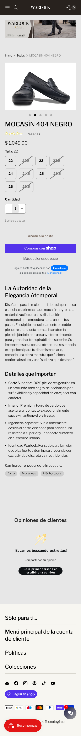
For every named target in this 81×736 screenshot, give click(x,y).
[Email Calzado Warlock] (9, 683)
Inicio (8, 55)
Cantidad (12, 199)
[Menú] (7, 8)
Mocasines (29, 473)
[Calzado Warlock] (40, 7)
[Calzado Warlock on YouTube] (55, 683)
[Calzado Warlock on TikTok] (46, 683)
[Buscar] (16, 8)
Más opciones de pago (40, 259)
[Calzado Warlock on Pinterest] (37, 683)
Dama (11, 473)
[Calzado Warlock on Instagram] (27, 683)
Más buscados (52, 473)
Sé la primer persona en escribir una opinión (40, 571)
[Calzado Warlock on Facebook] (18, 683)
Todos (21, 55)
